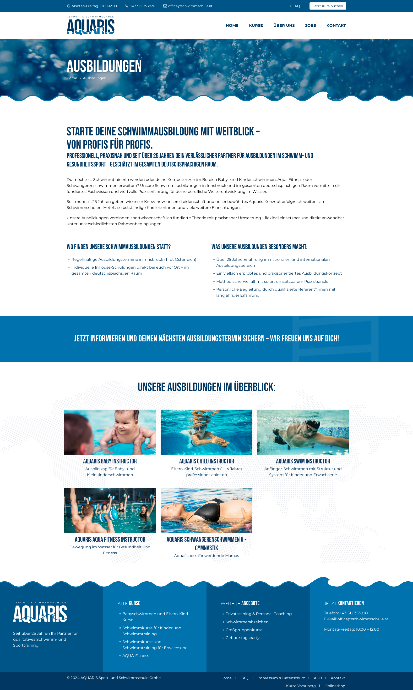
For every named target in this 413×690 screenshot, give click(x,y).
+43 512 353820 (142, 6)
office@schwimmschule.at (190, 6)
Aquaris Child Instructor (206, 461)
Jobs (310, 25)
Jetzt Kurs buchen (328, 6)
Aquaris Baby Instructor (110, 461)
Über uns (284, 25)
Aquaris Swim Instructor (303, 461)
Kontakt (336, 25)
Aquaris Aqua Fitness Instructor (110, 540)
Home (232, 25)
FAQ (296, 6)
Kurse (256, 25)
